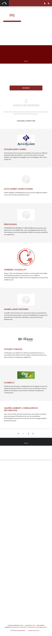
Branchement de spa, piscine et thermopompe (18, 608)
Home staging (7, 522)
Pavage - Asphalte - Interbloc (12, 493)
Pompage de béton (9, 616)
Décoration (7, 525)
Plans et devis (7, 573)
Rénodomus (10, 224)
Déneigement (7, 476)
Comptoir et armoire (10, 516)
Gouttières (7, 487)
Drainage (6, 485)
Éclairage (6, 584)
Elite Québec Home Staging (18, 189)
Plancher (6, 544)
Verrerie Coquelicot (15, 269)
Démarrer (26, 88)
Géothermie (7, 533)
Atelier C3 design (13, 349)
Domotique (7, 527)
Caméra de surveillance (11, 560)
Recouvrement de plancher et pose (15, 538)
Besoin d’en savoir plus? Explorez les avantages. (26, 125)
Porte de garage (8, 498)
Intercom (6, 546)
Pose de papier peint (10, 603)
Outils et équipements (10, 597)
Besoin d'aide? (26, 92)
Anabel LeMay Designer (16, 309)
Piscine (5, 611)
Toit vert (6, 507)
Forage (5, 482)
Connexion (48, 3)
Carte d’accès (7, 557)
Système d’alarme (9, 552)
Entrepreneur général (10, 589)
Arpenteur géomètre (10, 581)
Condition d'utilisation (19, 627)
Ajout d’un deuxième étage (12, 575)
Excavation (7, 479)
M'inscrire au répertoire (26, 121)
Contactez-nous (33, 630)
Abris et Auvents (8, 468)
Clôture (5, 474)
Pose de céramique (9, 519)
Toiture (5, 504)
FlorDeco (9, 382)
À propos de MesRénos (17, 630)
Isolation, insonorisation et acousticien (16, 535)
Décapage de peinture (10, 496)
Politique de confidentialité (37, 627)
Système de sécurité (10, 549)
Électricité (6, 586)
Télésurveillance (9, 555)
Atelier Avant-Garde (15, 149)
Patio (5, 490)
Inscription (45, 3)
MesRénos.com (30, 625)
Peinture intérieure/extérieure (13, 600)
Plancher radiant (8, 541)
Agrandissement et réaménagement (15, 578)
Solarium (6, 501)
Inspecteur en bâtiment (11, 592)
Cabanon (6, 471)
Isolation (6, 595)
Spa (4, 605)
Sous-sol (6, 530)
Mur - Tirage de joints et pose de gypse (16, 563)
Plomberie (6, 614)
